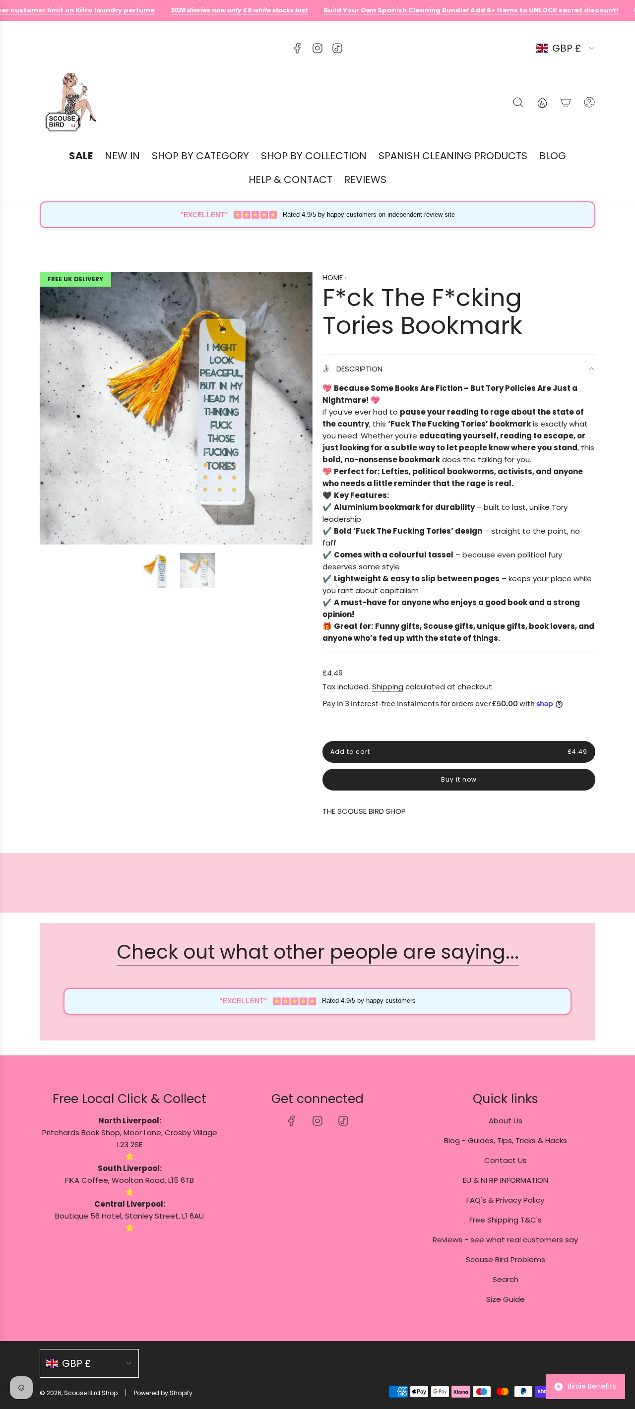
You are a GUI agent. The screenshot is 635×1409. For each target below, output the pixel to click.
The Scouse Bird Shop (364, 811)
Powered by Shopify (163, 1393)
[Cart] (565, 102)
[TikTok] (337, 48)
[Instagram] (317, 48)
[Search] (518, 102)
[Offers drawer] (542, 102)
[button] (51, 408)
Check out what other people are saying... (318, 952)
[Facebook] (298, 48)
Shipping (387, 686)
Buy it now (459, 779)
